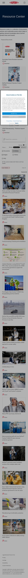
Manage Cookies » (14, 116)
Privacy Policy (9, 121)
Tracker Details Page (17, 121)
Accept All (14, 113)
